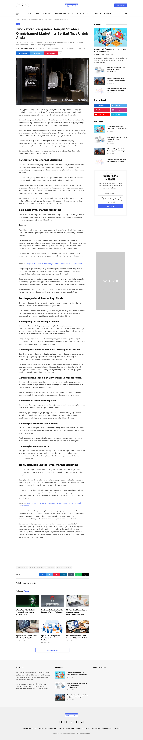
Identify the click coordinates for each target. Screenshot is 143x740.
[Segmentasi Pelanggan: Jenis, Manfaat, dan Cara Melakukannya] (99, 70)
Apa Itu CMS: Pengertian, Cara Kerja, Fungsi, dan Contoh (50, 638)
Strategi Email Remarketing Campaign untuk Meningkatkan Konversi (76, 612)
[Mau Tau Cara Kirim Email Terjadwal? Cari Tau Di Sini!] (77, 626)
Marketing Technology (103, 13)
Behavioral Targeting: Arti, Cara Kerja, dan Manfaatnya (116, 79)
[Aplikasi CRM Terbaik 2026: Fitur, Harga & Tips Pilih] (27, 626)
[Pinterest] (9, 131)
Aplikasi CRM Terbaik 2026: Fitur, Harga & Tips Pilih (26, 637)
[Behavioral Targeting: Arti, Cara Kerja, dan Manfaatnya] (99, 81)
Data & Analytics (82, 13)
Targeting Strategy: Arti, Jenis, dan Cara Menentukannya (117, 89)
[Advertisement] (110, 233)
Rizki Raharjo (100, 54)
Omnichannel (50, 567)
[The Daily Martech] (71, 5)
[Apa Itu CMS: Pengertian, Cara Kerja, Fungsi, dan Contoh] (52, 626)
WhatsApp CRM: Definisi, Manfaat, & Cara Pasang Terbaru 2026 (25, 612)
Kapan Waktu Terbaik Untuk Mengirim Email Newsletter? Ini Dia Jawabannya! (55, 264)
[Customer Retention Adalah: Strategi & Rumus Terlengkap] (52, 601)
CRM (18, 24)
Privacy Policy (117, 200)
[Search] (126, 13)
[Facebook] (9, 114)
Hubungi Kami (120, 5)
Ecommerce (96, 728)
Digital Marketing (43, 13)
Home (30, 13)
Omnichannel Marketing (64, 567)
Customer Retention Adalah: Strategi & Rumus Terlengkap (52, 611)
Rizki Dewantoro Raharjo (26, 48)
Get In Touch (107, 728)
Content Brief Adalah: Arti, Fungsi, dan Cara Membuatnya (110, 50)
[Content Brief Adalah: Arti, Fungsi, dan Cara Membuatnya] (110, 37)
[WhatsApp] (9, 126)
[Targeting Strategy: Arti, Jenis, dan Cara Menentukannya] (99, 90)
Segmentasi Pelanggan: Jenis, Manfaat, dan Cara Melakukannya (117, 69)
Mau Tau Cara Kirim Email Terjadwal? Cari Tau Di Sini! (76, 637)
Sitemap (117, 728)
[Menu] (17, 13)
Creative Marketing (63, 13)
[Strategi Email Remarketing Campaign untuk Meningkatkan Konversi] (77, 601)
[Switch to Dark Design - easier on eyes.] (123, 13)
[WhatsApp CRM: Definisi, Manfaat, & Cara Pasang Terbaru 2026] (27, 601)
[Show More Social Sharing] (60, 53)
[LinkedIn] (9, 122)
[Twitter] (9, 118)
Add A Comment (52, 650)
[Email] (9, 135)
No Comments (71, 48)
